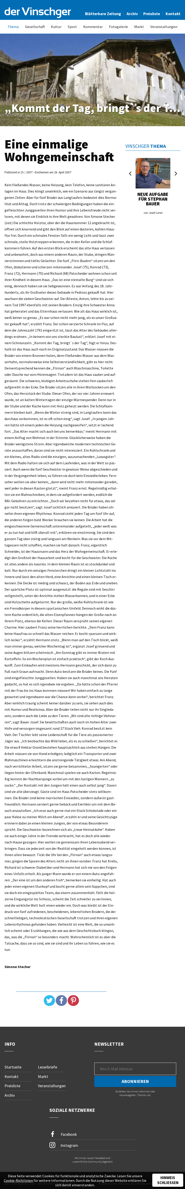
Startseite (13, 1067)
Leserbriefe (47, 1067)
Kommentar (93, 26)
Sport (72, 26)
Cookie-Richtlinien (18, 1180)
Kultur (56, 26)
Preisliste (151, 13)
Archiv (132, 13)
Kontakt (173, 13)
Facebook (68, 1134)
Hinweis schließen (167, 1180)
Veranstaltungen (163, 26)
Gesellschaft (35, 26)
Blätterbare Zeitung (103, 13)
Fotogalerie (118, 26)
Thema (13, 26)
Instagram (69, 1145)
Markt (139, 26)
